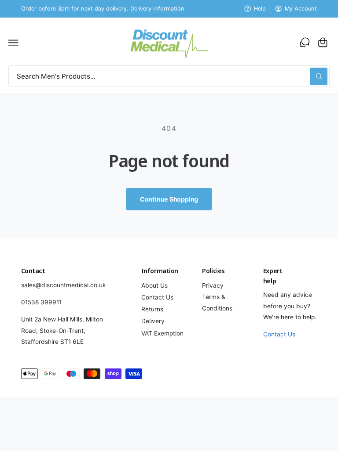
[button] (13, 42)
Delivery (153, 321)
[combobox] (169, 76)
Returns (152, 309)
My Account (301, 8)
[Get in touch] (304, 42)
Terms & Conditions (217, 302)
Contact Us (157, 297)
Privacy (213, 285)
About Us (154, 285)
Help (260, 8)
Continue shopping (169, 199)
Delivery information (157, 8)
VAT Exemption (162, 333)
